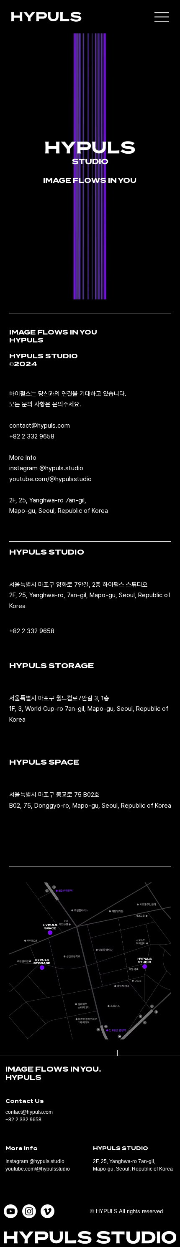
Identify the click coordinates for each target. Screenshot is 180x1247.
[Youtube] (11, 1211)
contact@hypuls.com (39, 425)
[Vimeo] (47, 1211)
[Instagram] (29, 1211)
